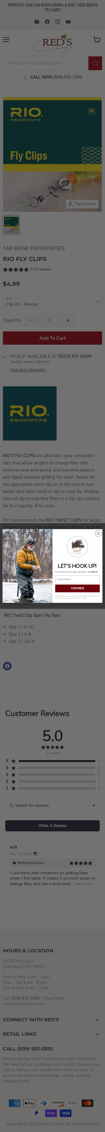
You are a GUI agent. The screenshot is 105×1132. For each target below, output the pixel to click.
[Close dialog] (98, 533)
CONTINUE (77, 588)
